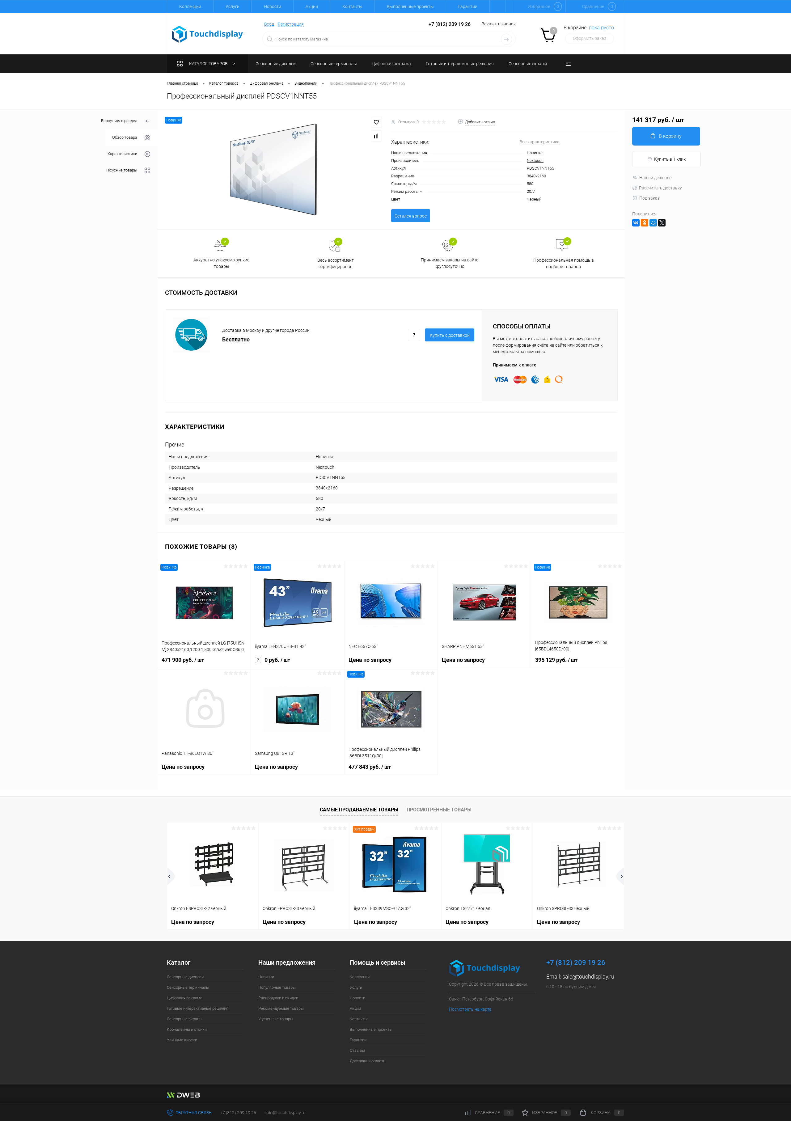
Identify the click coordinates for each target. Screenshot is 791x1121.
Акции (312, 6)
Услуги (232, 6)
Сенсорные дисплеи (185, 977)
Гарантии (467, 6)
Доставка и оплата (367, 1061)
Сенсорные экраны (184, 1019)
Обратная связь (193, 1112)
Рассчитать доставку (660, 187)
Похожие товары (121, 170)
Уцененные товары (275, 1019)
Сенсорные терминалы (188, 987)
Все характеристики (539, 141)
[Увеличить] (274, 169)
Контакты (352, 6)
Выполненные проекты (410, 6)
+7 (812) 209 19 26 (238, 1112)
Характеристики (122, 153)
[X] (662, 222)
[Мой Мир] (653, 222)
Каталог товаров (209, 63)
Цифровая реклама (184, 998)
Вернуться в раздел (119, 120)
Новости (272, 6)
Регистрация (291, 24)
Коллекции (190, 6)
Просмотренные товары (439, 810)
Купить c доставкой (450, 335)
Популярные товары (277, 987)
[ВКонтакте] (636, 222)
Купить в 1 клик (670, 159)
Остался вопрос (411, 216)
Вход (269, 24)
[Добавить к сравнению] (376, 136)
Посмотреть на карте (470, 1009)
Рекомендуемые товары (281, 1008)
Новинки (266, 977)
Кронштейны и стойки (187, 1029)
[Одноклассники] (644, 222)
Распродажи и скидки (278, 998)
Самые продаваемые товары (359, 810)
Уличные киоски (182, 1040)
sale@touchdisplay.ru (588, 976)
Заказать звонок (499, 23)
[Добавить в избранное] (376, 122)
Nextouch (535, 160)
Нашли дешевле (655, 177)
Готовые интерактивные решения (197, 1008)
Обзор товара (124, 137)
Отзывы (357, 1050)
